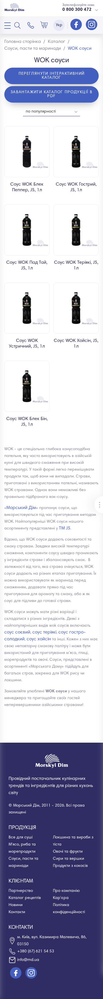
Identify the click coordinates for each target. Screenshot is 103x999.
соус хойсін (39, 639)
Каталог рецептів (25, 898)
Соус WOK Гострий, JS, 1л (76, 187)
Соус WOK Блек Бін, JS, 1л (27, 422)
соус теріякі (44, 632)
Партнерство (21, 891)
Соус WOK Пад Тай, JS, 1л (26, 265)
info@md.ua (28, 960)
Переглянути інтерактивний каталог (52, 76)
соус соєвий (17, 632)
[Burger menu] (7, 25)
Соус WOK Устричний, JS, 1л (27, 343)
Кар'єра (61, 898)
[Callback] (31, 25)
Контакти (17, 912)
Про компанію (66, 891)
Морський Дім (21, 508)
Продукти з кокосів (70, 866)
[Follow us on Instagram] (91, 25)
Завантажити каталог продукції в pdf (51, 94)
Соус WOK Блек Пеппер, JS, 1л (26, 187)
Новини (16, 905)
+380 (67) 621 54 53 (35, 952)
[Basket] (44, 25)
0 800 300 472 (77, 10)
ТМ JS (64, 528)
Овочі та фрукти (68, 852)
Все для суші (21, 838)
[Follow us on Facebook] (76, 25)
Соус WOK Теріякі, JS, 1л (76, 265)
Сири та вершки (68, 859)
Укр (59, 25)
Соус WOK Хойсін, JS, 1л (76, 343)
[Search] (17, 25)
